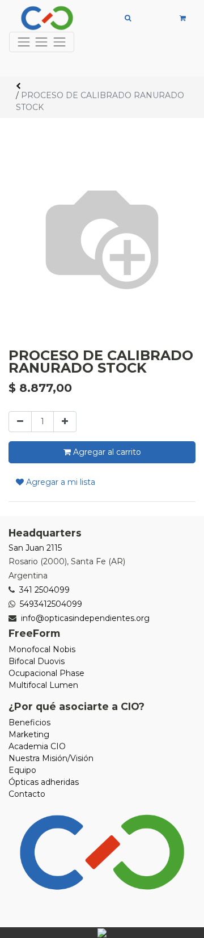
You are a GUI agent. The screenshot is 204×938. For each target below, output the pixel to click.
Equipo (22, 770)
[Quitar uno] (20, 421)
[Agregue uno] (64, 421)
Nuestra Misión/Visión (51, 758)
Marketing (28, 734)
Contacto (26, 794)
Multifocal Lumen (43, 685)
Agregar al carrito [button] (106, 452)
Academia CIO (37, 746)
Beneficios (29, 722)
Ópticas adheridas (43, 782)
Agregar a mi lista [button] (59, 482)
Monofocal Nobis (41, 649)
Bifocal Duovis (36, 661)
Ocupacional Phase (46, 673)
